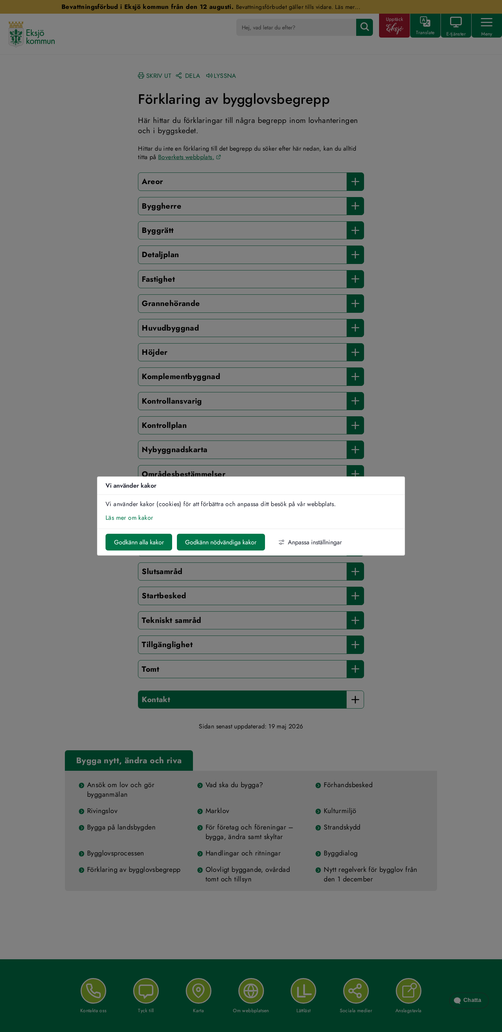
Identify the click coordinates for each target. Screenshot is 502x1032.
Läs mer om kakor (129, 517)
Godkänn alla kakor (139, 542)
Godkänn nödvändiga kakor (220, 542)
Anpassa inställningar (315, 542)
